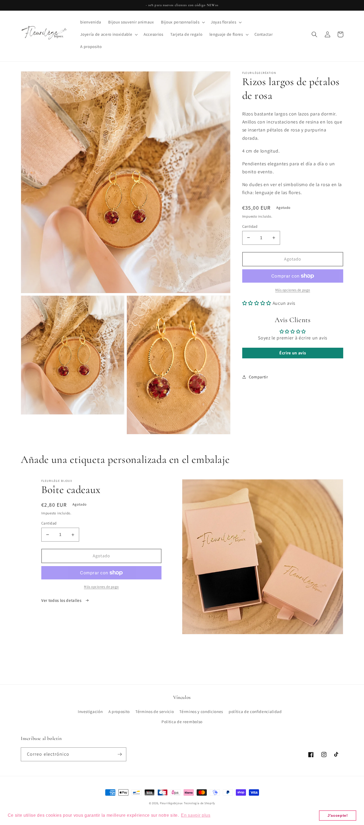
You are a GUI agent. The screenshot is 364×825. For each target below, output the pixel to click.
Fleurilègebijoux (171, 803)
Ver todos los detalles (61, 600)
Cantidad (250, 226)
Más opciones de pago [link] (292, 290)
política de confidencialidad (255, 711)
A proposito (119, 711)
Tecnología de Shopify (199, 803)
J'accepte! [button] (337, 815)
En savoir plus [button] (195, 815)
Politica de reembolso (182, 721)
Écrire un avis (292, 353)
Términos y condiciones (201, 711)
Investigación (90, 711)
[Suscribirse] (119, 754)
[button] (182, 22)
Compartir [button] (258, 376)
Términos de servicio (154, 711)
